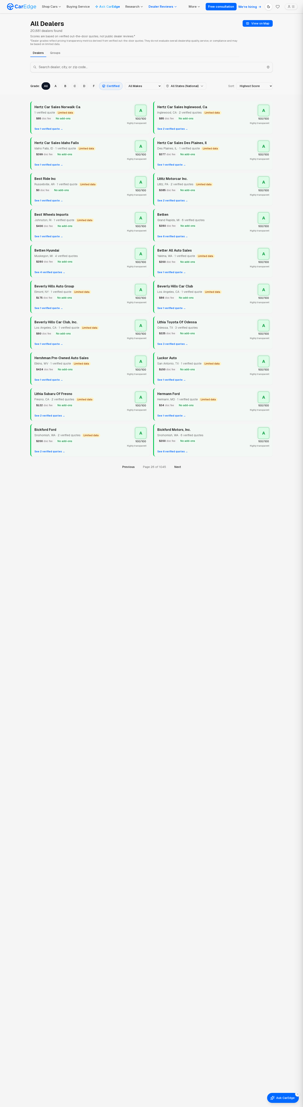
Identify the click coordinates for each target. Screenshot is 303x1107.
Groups (55, 53)
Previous (128, 467)
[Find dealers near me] (268, 67)
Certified (113, 86)
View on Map (260, 23)
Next (177, 467)
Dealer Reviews (161, 6)
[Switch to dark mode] (268, 6)
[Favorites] (277, 6)
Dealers (38, 53)
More (193, 6)
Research (132, 6)
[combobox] (151, 67)
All (46, 86)
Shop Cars (49, 6)
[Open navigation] (291, 7)
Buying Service (78, 6)
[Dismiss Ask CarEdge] (297, 1094)
